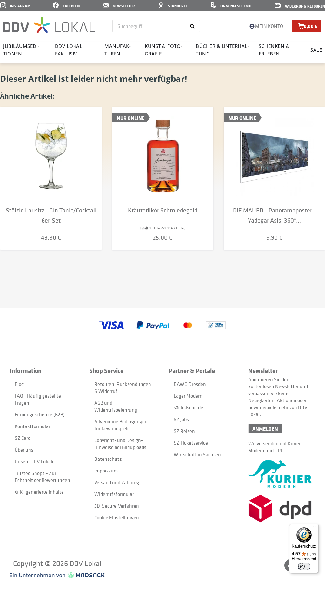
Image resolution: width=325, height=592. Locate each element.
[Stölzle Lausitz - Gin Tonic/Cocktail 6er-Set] (51, 154)
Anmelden (265, 428)
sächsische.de (188, 407)
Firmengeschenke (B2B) (40, 414)
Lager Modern (188, 395)
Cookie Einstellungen (116, 517)
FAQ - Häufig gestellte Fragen (38, 399)
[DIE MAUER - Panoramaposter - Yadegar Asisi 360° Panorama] (274, 154)
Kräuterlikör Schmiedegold (162, 210)
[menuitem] (156, 26)
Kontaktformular (32, 426)
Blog (19, 384)
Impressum (106, 470)
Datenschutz (108, 458)
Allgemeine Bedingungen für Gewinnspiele (121, 425)
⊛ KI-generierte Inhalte (39, 491)
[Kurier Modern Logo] (281, 474)
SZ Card (22, 437)
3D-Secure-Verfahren (116, 505)
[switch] (304, 566)
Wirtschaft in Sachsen (197, 454)
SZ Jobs (181, 419)
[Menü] (315, 527)
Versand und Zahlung (116, 482)
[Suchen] (193, 26)
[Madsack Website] (57, 575)
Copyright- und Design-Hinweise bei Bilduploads (120, 444)
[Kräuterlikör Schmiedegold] (162, 154)
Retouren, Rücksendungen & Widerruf (122, 387)
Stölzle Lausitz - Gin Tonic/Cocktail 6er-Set (51, 215)
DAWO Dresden (190, 384)
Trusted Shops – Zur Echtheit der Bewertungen (42, 477)
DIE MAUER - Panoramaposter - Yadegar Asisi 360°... (274, 215)
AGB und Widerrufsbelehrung (115, 406)
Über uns (24, 449)
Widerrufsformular (114, 494)
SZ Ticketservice (191, 442)
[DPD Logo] (281, 508)
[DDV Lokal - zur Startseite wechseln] (49, 25)
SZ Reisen (184, 430)
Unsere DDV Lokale (35, 461)
